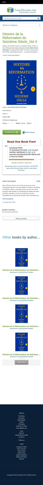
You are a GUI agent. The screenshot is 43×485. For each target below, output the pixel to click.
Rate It (29, 123)
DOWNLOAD (10, 132)
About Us (21, 433)
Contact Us (21, 437)
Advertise (21, 459)
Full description (7, 199)
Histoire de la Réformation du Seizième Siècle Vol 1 (21, 354)
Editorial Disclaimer (21, 457)
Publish (22, 422)
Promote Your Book (21, 426)
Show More (22, 362)
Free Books (21, 416)
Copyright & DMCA (21, 447)
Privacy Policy (21, 451)
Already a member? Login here (21, 163)
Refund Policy (21, 453)
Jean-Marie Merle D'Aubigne (17, 107)
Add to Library (30, 132)
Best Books (21, 418)
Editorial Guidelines (21, 455)
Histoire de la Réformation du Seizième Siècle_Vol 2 (21, 326)
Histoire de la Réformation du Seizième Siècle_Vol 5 (21, 270)
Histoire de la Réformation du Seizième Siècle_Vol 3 (21, 298)
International (13, 272)
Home (21, 431)
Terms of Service (21, 449)
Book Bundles (21, 420)
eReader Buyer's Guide (21, 435)
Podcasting (21, 424)
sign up (30, 152)
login (30, 150)
